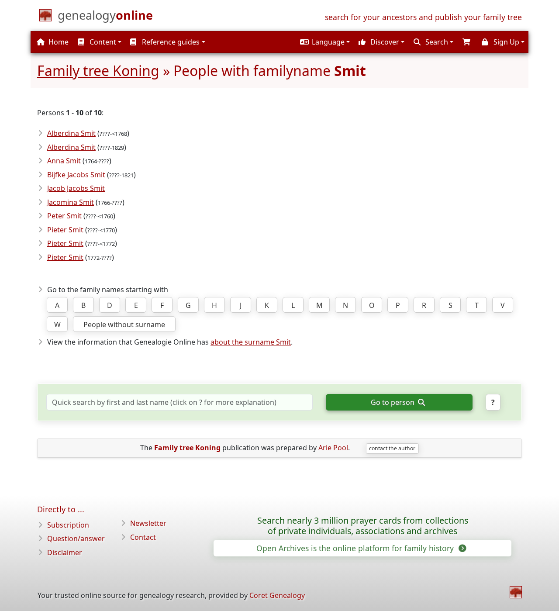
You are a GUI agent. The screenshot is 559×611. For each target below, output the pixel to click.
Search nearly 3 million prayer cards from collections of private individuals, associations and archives (362, 525)
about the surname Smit (250, 342)
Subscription (68, 525)
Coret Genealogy (277, 595)
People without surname (124, 324)
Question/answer (76, 538)
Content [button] (102, 42)
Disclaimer (64, 552)
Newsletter (148, 523)
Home (58, 42)
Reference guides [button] (170, 42)
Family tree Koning (98, 70)
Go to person (393, 402)
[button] (323, 41)
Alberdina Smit (71, 133)
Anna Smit (64, 161)
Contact (143, 537)
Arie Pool (333, 447)
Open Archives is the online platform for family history (356, 548)
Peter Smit (64, 216)
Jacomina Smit (70, 202)
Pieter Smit (65, 230)
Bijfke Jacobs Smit (76, 175)
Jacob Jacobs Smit (76, 188)
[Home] (516, 592)
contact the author (392, 448)
